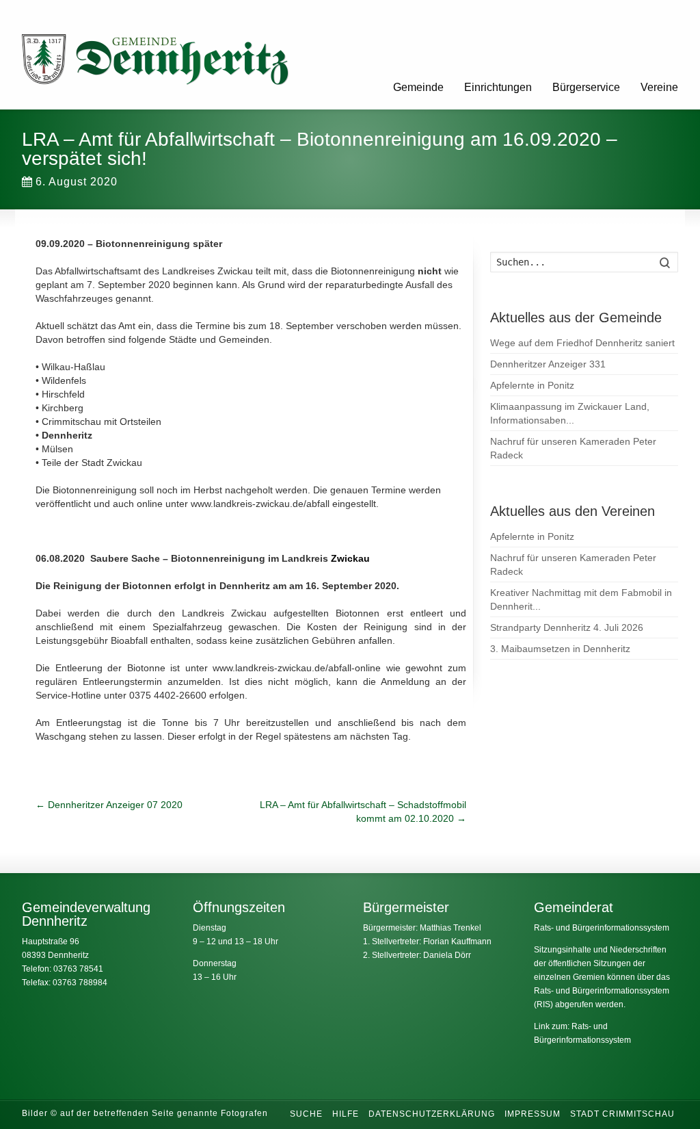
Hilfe (345, 1114)
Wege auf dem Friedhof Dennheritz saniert (582, 342)
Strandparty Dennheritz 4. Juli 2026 (566, 627)
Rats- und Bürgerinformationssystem (601, 928)
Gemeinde (418, 87)
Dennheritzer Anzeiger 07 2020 (109, 804)
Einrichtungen (498, 87)
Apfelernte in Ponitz (532, 385)
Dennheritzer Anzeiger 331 (548, 364)
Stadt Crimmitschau (622, 1114)
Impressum (532, 1114)
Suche (306, 1114)
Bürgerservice (586, 87)
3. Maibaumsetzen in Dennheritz (560, 648)
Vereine (659, 87)
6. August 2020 (77, 181)
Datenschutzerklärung (431, 1114)
